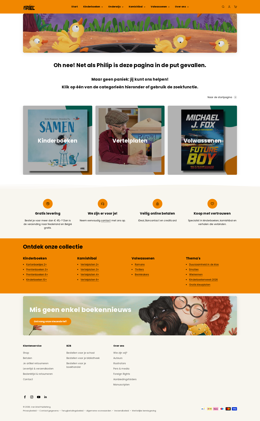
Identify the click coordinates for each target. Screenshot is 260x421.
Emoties (194, 269)
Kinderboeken (91, 6)
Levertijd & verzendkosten (38, 368)
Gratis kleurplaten (199, 284)
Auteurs (117, 358)
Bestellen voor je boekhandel (76, 365)
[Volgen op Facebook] (25, 397)
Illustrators (119, 363)
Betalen (27, 358)
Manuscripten (121, 384)
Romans (140, 264)
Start (74, 6)
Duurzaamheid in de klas (204, 264)
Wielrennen (196, 274)
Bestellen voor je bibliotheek (83, 358)
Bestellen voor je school (80, 352)
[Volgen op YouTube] (38, 397)
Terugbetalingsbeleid (72, 410)
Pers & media (121, 368)
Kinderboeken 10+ (36, 279)
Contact (28, 379)
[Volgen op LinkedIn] (45, 397)
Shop (26, 352)
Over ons (180, 6)
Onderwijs (114, 6)
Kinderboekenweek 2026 (203, 279)
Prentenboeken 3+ (37, 269)
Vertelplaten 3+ (90, 269)
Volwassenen (159, 6)
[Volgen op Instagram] (32, 397)
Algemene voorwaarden (98, 410)
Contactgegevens (49, 410)
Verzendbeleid (121, 410)
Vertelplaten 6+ (90, 279)
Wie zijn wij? (120, 352)
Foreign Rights (121, 374)
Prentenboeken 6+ (37, 274)
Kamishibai (136, 6)
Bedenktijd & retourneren (38, 374)
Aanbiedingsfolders (124, 379)
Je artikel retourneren (35, 363)
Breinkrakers (142, 274)
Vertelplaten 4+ (90, 274)
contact (106, 220)
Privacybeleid (30, 410)
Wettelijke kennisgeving (144, 410)
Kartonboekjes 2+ (36, 264)
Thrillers (139, 269)
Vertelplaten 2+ (90, 264)
